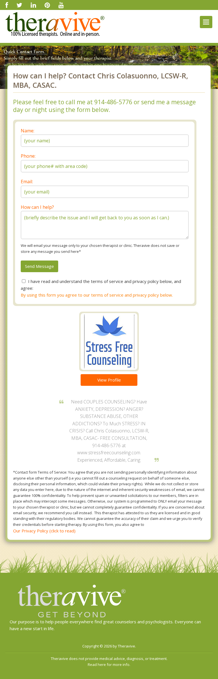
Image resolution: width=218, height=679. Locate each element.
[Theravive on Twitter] (19, 5)
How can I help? (37, 207)
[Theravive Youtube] (61, 5)
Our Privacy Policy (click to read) (44, 531)
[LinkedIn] (33, 5)
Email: (27, 181)
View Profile (109, 380)
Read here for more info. (109, 664)
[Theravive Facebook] (6, 5)
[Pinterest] (47, 5)
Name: (27, 131)
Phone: (28, 156)
